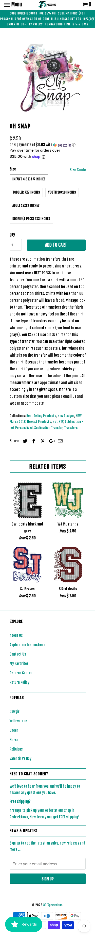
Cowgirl (15, 711)
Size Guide (78, 169)
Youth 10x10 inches (62, 192)
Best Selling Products (41, 416)
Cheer (14, 730)
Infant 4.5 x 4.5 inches (28, 179)
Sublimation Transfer (48, 428)
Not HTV (57, 422)
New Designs (66, 416)
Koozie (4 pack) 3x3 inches (31, 219)
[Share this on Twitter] (24, 441)
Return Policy (19, 682)
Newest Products (39, 422)
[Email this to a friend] (59, 441)
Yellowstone (18, 721)
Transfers (71, 428)
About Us (16, 635)
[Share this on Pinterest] (42, 441)
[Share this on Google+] (51, 441)
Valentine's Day (20, 758)
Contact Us (18, 654)
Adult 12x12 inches (26, 205)
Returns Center (21, 673)
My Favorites (19, 663)
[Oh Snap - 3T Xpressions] (48, 76)
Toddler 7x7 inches (26, 192)
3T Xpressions (52, 905)
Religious (16, 749)
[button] (48, 144)
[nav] (13, 5)
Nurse (14, 740)
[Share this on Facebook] (33, 441)
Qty (12, 234)
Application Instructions (27, 645)
